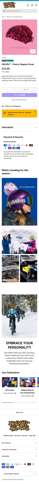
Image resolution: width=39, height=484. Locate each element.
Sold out (26, 89)
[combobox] (19, 11)
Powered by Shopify (18, 479)
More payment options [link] (19, 99)
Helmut (4, 57)
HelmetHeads (9, 479)
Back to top (19, 412)
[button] (32, 5)
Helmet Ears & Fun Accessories (27, 391)
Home (3, 16)
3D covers (9, 390)
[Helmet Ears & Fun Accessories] (27, 382)
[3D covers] (10, 382)
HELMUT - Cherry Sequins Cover (15, 16)
